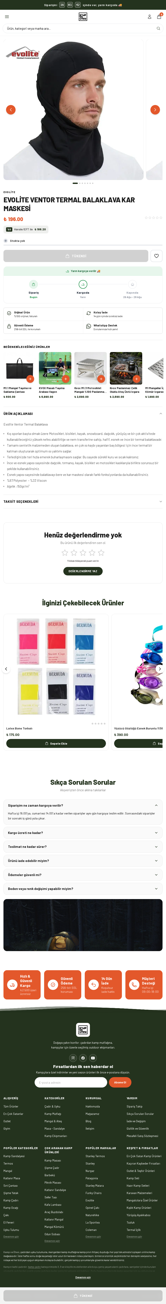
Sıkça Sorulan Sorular (140, 1113)
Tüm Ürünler (10, 1106)
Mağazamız (92, 1113)
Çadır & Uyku (52, 1106)
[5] (101, 553)
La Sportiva (93, 1222)
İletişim (90, 1128)
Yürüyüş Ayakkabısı (138, 1215)
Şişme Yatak (10, 1193)
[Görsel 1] (75, 183)
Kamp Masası (53, 1160)
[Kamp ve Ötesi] (83, 16)
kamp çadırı (34, 1266)
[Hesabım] (149, 16)
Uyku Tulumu (11, 1230)
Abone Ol (120, 1082)
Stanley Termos (95, 1156)
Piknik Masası (53, 1182)
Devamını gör (11, 1236)
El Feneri (8, 1222)
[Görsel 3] (82, 183)
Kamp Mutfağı (53, 1113)
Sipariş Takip (134, 1106)
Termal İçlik (134, 1230)
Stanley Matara (95, 1185)
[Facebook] (83, 1058)
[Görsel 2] (79, 183)
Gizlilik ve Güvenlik (138, 1128)
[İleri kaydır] (160, 669)
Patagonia (92, 1178)
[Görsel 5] (87, 183)
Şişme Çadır (52, 1167)
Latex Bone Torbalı (19, 728)
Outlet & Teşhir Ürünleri (141, 1171)
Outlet (7, 1121)
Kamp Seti (133, 1178)
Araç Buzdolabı (54, 1212)
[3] (83, 553)
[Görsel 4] (85, 183)
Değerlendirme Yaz (83, 571)
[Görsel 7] (92, 183)
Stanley (90, 1163)
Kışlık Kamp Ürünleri (139, 1207)
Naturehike (92, 1215)
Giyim (6, 1128)
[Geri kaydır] (6, 669)
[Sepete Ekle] (30, 379)
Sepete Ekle (58, 743)
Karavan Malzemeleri (139, 1193)
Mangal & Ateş (53, 1121)
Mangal (7, 1171)
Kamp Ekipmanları (56, 1135)
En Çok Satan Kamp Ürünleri (144, 1156)
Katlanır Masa (11, 1178)
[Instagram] (73, 1058)
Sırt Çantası (10, 1185)
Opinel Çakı (92, 1207)
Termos (8, 1163)
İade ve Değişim (136, 1121)
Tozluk (131, 1222)
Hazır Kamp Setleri (138, 1185)
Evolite (9, 191)
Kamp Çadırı (10, 1200)
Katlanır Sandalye (55, 1189)
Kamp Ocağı (10, 1207)
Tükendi (79, 256)
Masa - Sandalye (55, 1128)
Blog (88, 1121)
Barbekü (50, 1175)
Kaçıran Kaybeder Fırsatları (143, 1163)
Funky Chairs (94, 1193)
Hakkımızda (93, 1106)
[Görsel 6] (90, 183)
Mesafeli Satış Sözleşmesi (142, 1135)
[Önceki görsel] (11, 110)
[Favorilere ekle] (156, 256)
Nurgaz (90, 1171)
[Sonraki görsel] (155, 110)
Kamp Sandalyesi (14, 1156)
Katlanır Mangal (54, 1219)
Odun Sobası (52, 1234)
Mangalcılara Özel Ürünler (142, 1200)
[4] (92, 553)
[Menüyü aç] (7, 16)
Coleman (91, 1230)
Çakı (6, 1215)
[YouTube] (93, 1058)
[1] (65, 553)
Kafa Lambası (53, 1204)
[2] (74, 553)
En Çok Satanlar (13, 1113)
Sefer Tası (51, 1197)
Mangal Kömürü (54, 1226)
